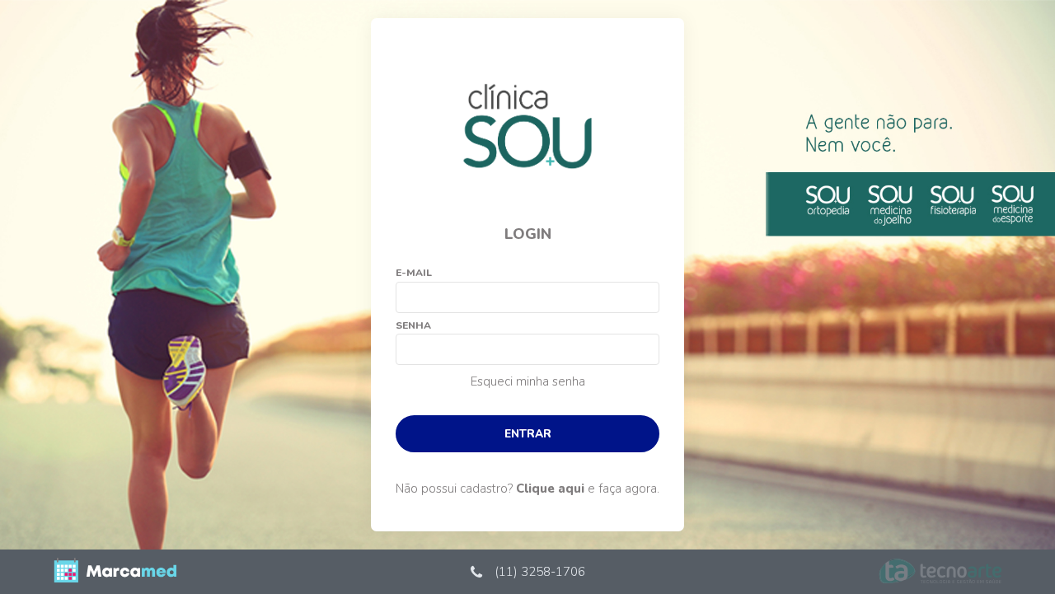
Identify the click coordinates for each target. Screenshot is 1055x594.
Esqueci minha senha (528, 381)
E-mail (414, 272)
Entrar (527, 434)
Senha (413, 325)
